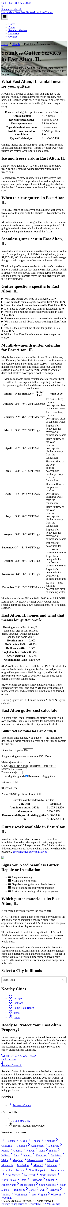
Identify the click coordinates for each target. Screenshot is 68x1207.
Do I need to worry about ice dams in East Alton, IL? (34, 308)
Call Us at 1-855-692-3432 (16, 2)
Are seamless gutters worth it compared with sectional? (35, 318)
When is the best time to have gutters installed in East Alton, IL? (32, 313)
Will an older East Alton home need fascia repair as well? (30, 336)
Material (5, 762)
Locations (39, 12)
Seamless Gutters (24, 12)
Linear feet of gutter (12, 750)
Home (4, 12)
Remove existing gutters (41, 776)
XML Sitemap (52, 1203)
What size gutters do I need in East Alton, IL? (30, 298)
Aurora (16, 1017)
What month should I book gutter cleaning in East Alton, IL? (33, 323)
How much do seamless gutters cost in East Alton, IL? (34, 301)
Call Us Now (8, 1059)
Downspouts (8, 772)
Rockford (18, 1002)
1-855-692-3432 (22, 1120)
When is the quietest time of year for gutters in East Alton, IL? (30, 329)
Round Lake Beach (23, 1007)
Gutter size (7, 765)
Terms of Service (26, 1203)
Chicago (17, 998)
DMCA (40, 1203)
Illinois (16, 44)
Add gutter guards (15, 776)
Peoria (16, 1012)
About (11, 12)
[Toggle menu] (4, 17)
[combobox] (3, 979)
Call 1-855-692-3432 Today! (20, 1055)
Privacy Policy (9, 1203)
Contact (49, 12)
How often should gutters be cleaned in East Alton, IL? (35, 305)
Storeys (5, 768)
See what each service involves (30, 851)
